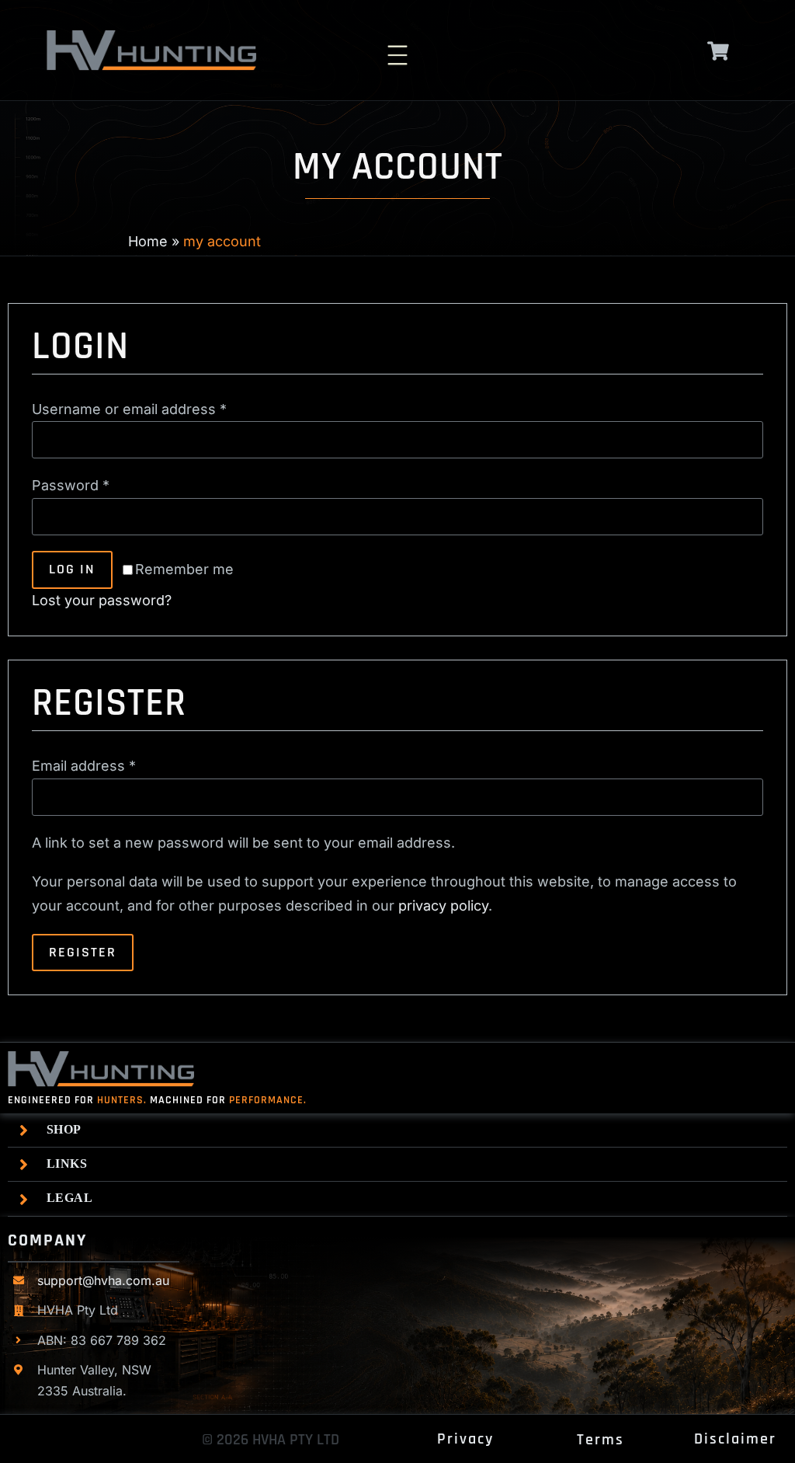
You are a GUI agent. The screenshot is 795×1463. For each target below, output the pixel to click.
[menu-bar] (397, 46)
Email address (84, 766)
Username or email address (129, 409)
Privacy (465, 1439)
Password (70, 485)
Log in (72, 569)
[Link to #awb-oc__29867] (719, 51)
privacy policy (443, 905)
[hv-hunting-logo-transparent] (151, 36)
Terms (600, 1440)
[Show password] (743, 516)
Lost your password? (102, 600)
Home (148, 241)
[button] (401, 1130)
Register (82, 952)
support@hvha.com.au (103, 1280)
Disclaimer (735, 1439)
